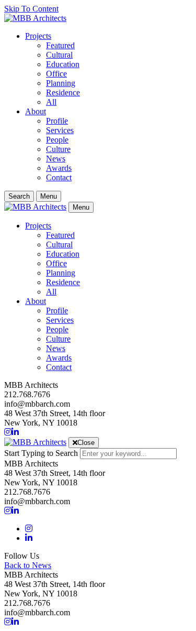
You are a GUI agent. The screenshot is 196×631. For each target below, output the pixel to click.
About (35, 111)
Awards (59, 168)
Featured (60, 45)
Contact (59, 177)
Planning (60, 83)
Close (86, 443)
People (57, 139)
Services (60, 130)
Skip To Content (31, 8)
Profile (57, 120)
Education (62, 64)
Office (56, 73)
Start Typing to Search (41, 453)
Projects (38, 35)
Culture (58, 149)
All (51, 101)
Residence (63, 92)
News (55, 158)
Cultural (59, 54)
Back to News (27, 565)
